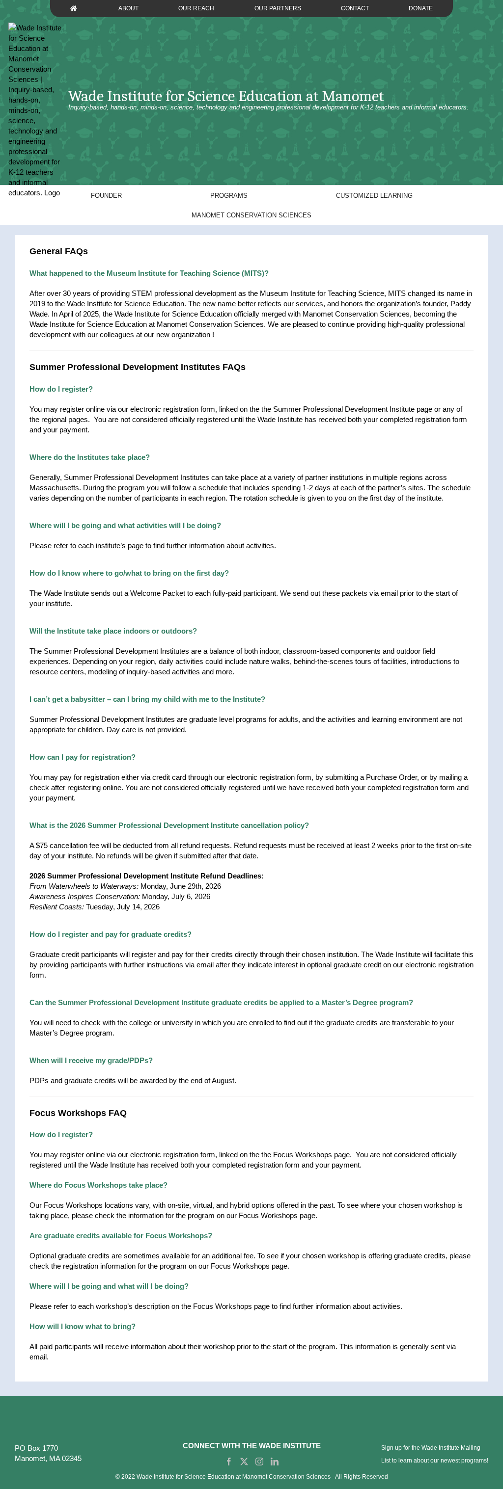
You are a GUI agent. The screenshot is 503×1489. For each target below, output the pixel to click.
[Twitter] (244, 1461)
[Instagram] (259, 1461)
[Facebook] (229, 1461)
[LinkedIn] (275, 1461)
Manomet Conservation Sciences (356, 314)
